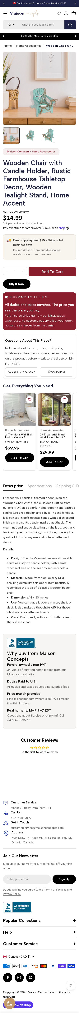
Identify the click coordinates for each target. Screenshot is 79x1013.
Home (8, 45)
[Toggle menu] (5, 13)
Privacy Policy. (12, 894)
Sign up (64, 879)
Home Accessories (28, 45)
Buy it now (16, 284)
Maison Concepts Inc (41, 992)
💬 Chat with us (56, 371)
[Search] (70, 24)
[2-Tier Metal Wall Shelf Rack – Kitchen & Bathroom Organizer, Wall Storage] (19, 409)
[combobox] (39, 24)
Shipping (8, 223)
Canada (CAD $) (19, 956)
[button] (3, 3)
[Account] (66, 13)
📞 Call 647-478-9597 (21, 371)
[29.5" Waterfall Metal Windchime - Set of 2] (54, 409)
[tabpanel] (39, 560)
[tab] (13, 487)
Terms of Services (55, 889)
